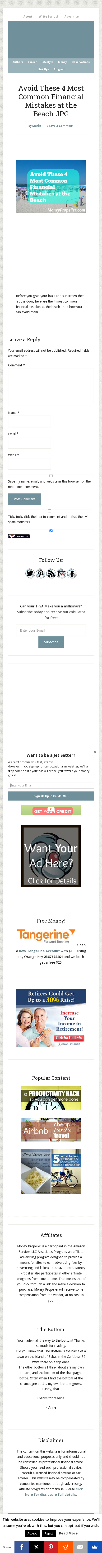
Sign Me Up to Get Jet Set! (51, 796)
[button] (51, 755)
